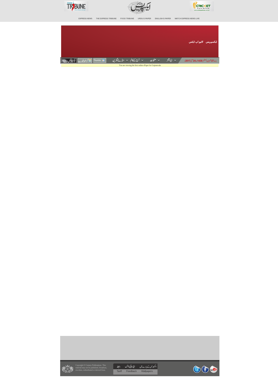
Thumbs (97, 60)
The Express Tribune (106, 18)
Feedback (131, 371)
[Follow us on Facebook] (205, 369)
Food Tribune (127, 18)
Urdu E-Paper (144, 18)
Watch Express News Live (187, 18)
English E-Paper (163, 18)
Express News (85, 18)
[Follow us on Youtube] (213, 369)
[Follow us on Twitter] (197, 369)
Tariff (119, 371)
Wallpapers (147, 371)
